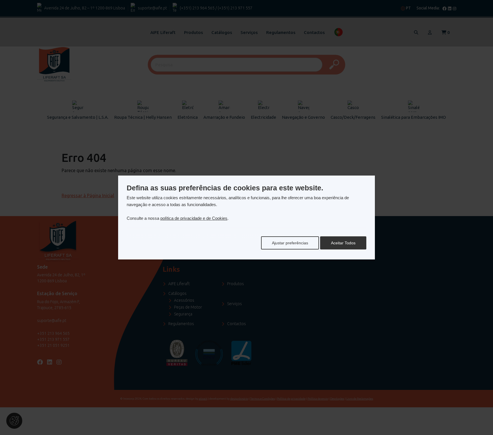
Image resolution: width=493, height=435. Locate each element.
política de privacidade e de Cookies (193, 218)
